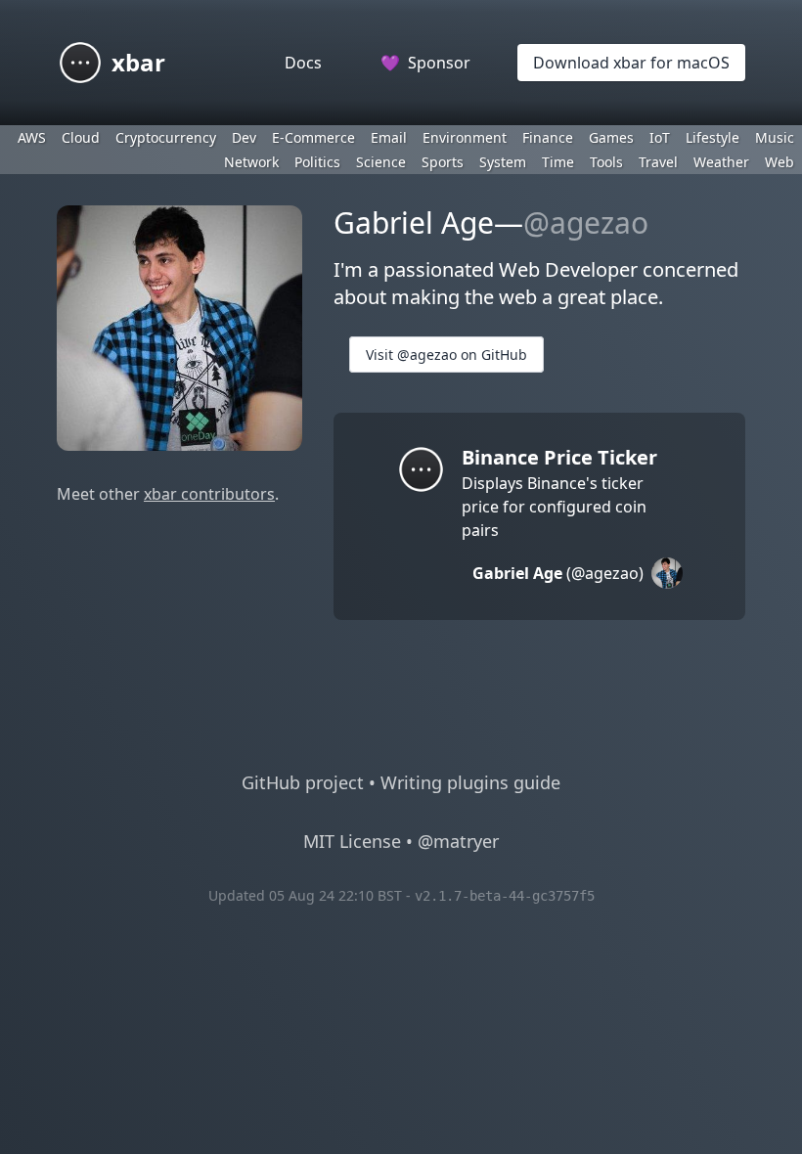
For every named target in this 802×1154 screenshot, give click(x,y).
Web (779, 162)
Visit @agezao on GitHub (446, 354)
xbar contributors (209, 494)
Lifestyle (712, 137)
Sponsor (425, 62)
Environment (465, 137)
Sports (443, 162)
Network (251, 162)
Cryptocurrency (165, 137)
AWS (32, 137)
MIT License (352, 841)
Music (774, 137)
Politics (317, 162)
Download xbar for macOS (631, 62)
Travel (658, 162)
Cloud (81, 137)
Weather (721, 162)
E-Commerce (313, 137)
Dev (244, 137)
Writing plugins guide (470, 782)
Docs (303, 62)
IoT (659, 137)
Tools (606, 162)
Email (389, 137)
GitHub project (303, 782)
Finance (547, 137)
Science (381, 162)
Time (558, 162)
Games (611, 137)
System (502, 162)
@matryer (458, 841)
